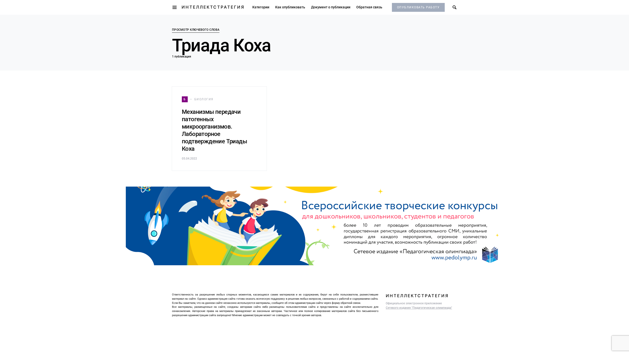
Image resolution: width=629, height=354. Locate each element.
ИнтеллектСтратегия (213, 7)
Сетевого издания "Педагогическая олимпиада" (419, 308)
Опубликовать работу (418, 7)
